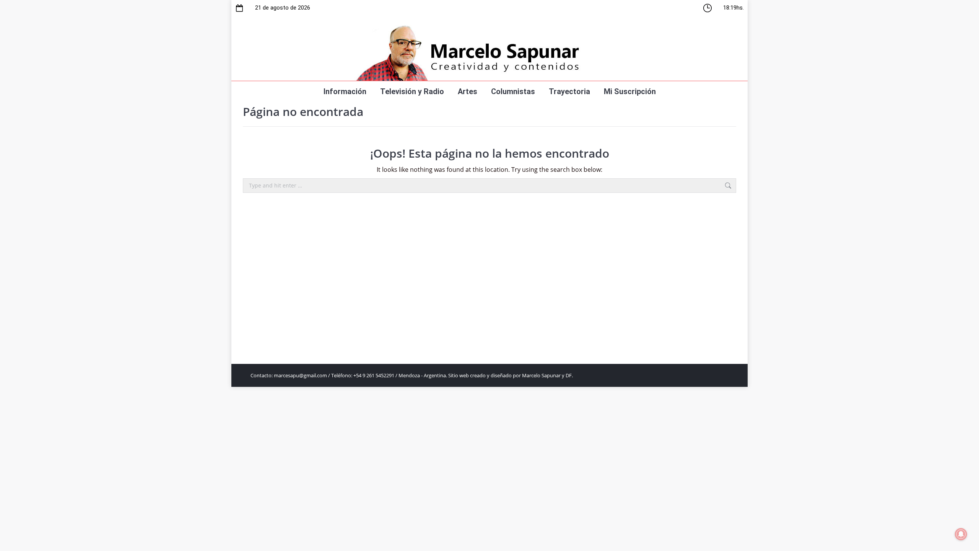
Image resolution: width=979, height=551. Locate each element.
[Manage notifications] (961, 534)
